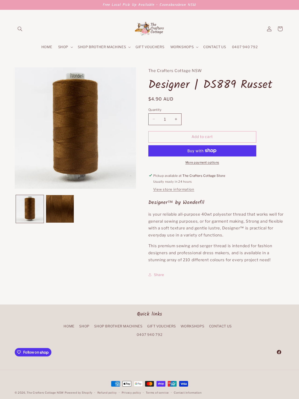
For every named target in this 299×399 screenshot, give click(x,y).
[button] (20, 28)
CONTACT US (220, 326)
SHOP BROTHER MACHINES (118, 326)
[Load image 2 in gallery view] (60, 209)
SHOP (84, 326)
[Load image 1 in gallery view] (30, 209)
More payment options (202, 162)
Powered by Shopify (79, 392)
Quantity (154, 109)
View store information (173, 189)
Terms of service (157, 392)
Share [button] (159, 274)
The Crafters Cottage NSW (45, 392)
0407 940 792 (150, 335)
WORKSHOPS (192, 326)
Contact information (188, 392)
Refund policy (107, 392)
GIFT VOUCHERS (161, 326)
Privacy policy (131, 392)
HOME (69, 326)
